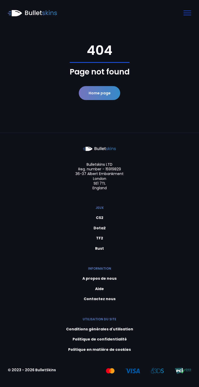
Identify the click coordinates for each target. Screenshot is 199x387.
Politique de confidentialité (100, 339)
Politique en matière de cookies (99, 349)
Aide (99, 288)
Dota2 (100, 228)
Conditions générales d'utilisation (99, 329)
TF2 (99, 238)
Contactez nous (100, 299)
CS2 (99, 217)
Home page (100, 93)
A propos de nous (99, 278)
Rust (99, 248)
